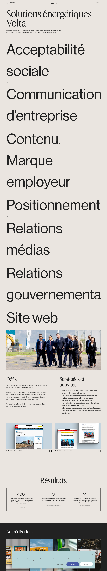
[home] (53, 2)
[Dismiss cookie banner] (92, 555)
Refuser (86, 564)
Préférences (59, 564)
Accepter (73, 564)
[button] (97, 3)
